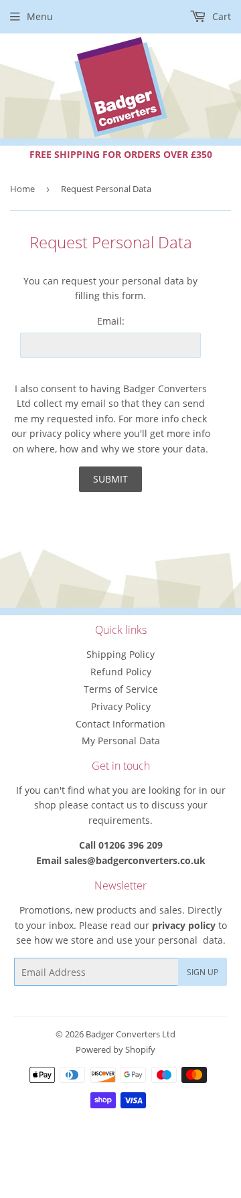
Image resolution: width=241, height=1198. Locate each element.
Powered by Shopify (115, 1049)
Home (22, 189)
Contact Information (120, 723)
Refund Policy (120, 671)
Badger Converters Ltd (130, 1034)
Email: (111, 321)
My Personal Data (121, 740)
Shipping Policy (120, 654)
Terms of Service (121, 689)
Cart (220, 16)
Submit (110, 479)
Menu (40, 16)
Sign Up (202, 972)
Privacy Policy (121, 706)
